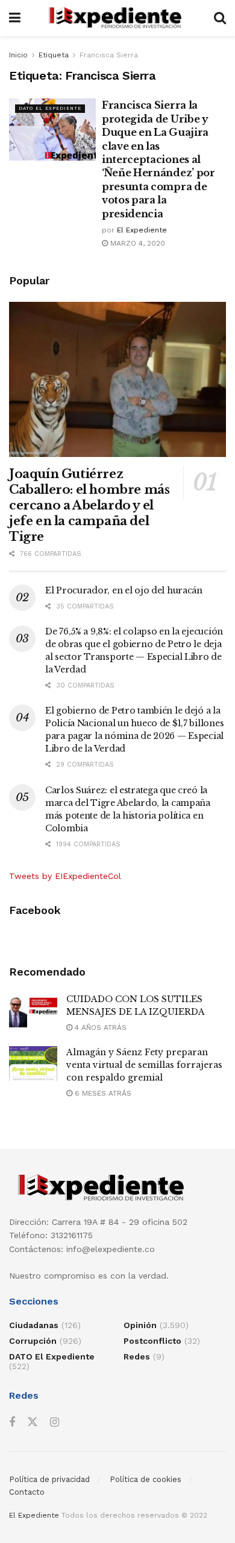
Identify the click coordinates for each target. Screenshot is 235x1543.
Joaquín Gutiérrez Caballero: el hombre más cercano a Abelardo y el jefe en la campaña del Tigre (89, 505)
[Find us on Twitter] (32, 1422)
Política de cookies (145, 1479)
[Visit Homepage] (117, 18)
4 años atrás (99, 1027)
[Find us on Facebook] (12, 1423)
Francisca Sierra (109, 55)
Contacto (27, 1492)
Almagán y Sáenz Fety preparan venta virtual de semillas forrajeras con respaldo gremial (144, 1065)
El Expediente (142, 230)
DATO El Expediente (50, 108)
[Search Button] (220, 18)
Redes (137, 1356)
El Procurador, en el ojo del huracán (123, 590)
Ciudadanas (33, 1325)
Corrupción (33, 1341)
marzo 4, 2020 (136, 243)
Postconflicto (152, 1341)
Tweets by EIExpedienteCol (65, 876)
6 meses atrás (101, 1093)
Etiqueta (54, 55)
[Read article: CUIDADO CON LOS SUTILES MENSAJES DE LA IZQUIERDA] (33, 1010)
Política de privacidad (49, 1479)
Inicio (18, 55)
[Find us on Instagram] (54, 1423)
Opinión (140, 1325)
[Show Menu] (14, 18)
